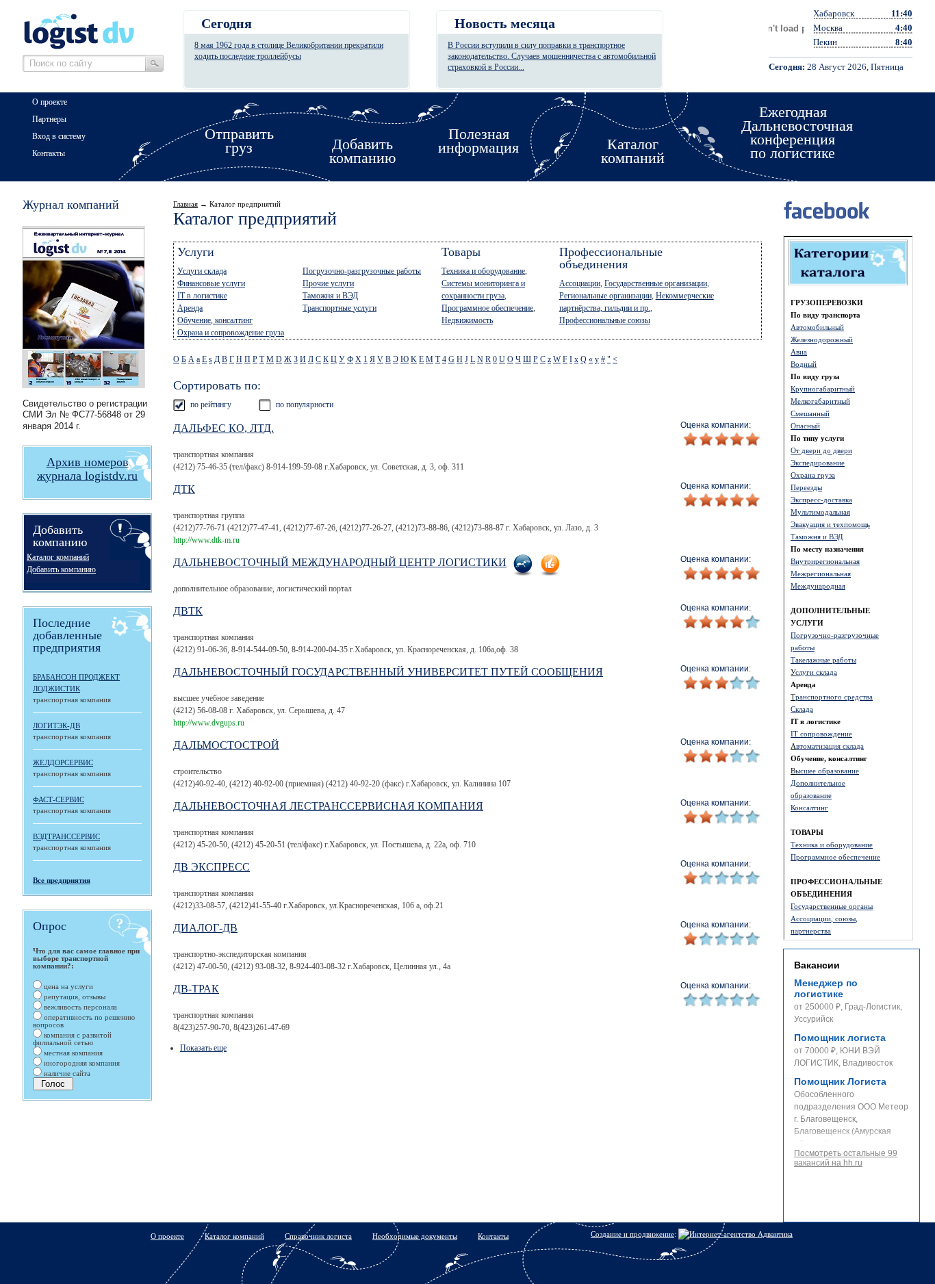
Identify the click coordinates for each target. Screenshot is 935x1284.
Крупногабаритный (823, 389)
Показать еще (203, 1048)
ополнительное (820, 783)
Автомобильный (817, 327)
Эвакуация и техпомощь (830, 524)
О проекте (49, 102)
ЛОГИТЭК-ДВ (56, 725)
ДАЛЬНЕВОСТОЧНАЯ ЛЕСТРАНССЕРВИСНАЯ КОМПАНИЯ (328, 806)
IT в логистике (202, 295)
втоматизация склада (830, 746)
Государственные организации (655, 283)
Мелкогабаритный (820, 401)
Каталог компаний (58, 557)
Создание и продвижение (632, 1234)
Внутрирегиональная (825, 561)
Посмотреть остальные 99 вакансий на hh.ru (845, 1158)
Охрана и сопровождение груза (230, 332)
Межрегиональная (821, 573)
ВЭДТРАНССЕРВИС (66, 836)
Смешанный (810, 413)
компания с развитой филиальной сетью (72, 1039)
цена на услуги (67, 986)
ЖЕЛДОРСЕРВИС (63, 762)
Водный (804, 364)
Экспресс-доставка (821, 500)
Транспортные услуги (339, 308)
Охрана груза (813, 475)
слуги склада (816, 672)
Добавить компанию (61, 569)
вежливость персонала (79, 1007)
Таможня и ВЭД (817, 536)
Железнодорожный (822, 339)
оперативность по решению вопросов (84, 1021)
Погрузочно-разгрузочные (835, 635)
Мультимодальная (820, 512)
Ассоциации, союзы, (824, 918)
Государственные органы (832, 906)
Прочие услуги (328, 283)
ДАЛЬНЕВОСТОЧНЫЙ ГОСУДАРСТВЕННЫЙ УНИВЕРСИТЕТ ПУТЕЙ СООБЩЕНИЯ (388, 672)
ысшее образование (827, 771)
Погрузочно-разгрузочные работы (362, 271)
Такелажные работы (823, 660)
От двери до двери (821, 450)
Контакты (48, 153)
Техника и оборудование (832, 844)
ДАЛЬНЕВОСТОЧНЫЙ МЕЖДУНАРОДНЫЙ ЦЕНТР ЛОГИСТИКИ (340, 562)
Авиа (799, 352)
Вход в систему (59, 136)
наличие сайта (66, 1073)
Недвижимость (467, 320)
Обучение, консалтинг (215, 320)
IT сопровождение (821, 734)
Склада (802, 709)
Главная (185, 204)
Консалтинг (809, 808)
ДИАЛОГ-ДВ (205, 928)
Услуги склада (202, 271)
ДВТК (188, 611)
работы (803, 647)
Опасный (805, 426)
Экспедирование (818, 463)
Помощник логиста (840, 1037)
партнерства (811, 931)
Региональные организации (605, 295)
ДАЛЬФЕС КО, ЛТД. (223, 428)
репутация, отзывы (73, 996)
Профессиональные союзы (604, 320)
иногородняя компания (81, 1063)
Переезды (806, 487)
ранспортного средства (834, 697)
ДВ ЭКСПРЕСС (211, 867)
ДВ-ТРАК (196, 988)
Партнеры (49, 119)
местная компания (72, 1053)
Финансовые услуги (211, 283)
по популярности (304, 404)
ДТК (184, 489)
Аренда (190, 308)
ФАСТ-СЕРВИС (58, 799)
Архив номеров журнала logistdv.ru (87, 469)
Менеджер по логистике (826, 988)
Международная (818, 586)
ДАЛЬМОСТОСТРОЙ (226, 745)
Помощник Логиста (840, 1081)
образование (811, 795)
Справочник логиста (318, 1236)
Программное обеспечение (835, 857)
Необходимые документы (414, 1236)
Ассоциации (579, 283)
